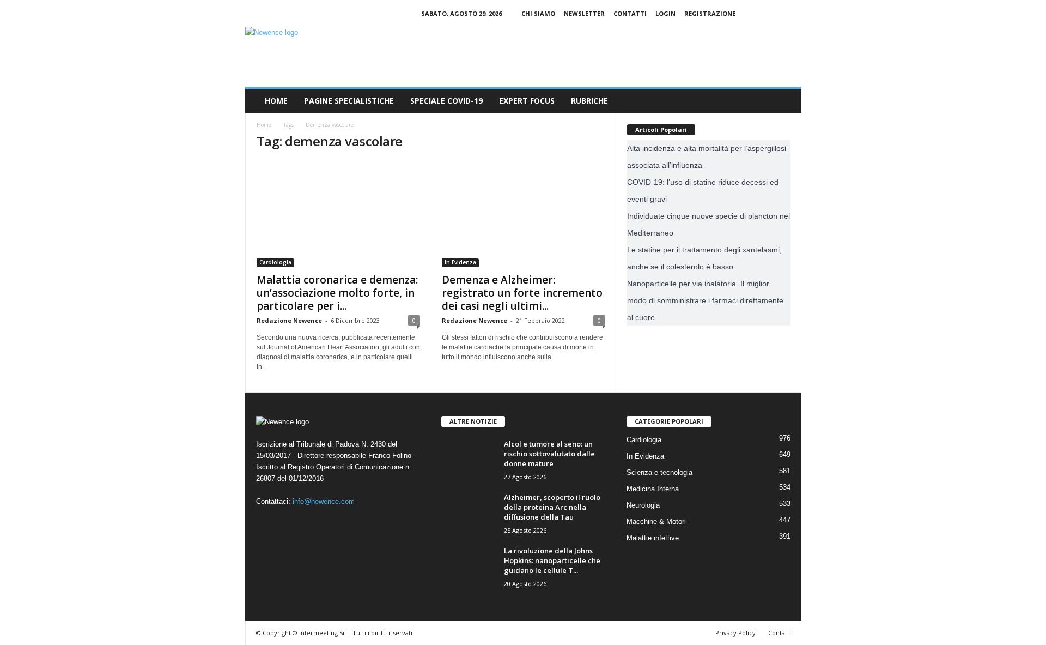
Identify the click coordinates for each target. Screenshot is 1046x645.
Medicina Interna (653, 489)
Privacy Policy (735, 633)
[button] (785, 101)
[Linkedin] (776, 13)
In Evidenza (460, 262)
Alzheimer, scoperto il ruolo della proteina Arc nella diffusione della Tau (552, 507)
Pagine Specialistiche (349, 100)
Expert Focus (527, 100)
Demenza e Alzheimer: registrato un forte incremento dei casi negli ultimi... (522, 293)
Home (276, 100)
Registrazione (709, 13)
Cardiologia (275, 262)
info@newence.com (324, 501)
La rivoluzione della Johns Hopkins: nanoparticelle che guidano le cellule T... (552, 560)
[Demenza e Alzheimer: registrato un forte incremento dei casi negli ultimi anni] (523, 214)
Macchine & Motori (656, 521)
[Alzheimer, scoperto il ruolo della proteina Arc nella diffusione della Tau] (468, 512)
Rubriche (589, 100)
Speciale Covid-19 (446, 100)
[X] (793, 13)
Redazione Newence (289, 320)
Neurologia (643, 505)
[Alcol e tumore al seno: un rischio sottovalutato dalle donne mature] (468, 459)
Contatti (630, 13)
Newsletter (584, 13)
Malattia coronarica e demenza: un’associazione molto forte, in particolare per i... (337, 293)
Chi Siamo (538, 13)
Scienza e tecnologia (659, 472)
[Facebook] (759, 13)
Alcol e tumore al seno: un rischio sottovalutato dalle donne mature (549, 453)
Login (665, 13)
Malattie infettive (653, 538)
